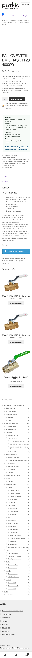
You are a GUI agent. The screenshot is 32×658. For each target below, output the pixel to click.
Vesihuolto (5, 163)
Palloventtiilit (5, 22)
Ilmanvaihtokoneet (11, 411)
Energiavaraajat (13, 574)
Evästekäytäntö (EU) (8, 635)
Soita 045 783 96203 (10, 147)
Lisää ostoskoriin (17, 99)
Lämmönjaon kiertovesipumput (17, 461)
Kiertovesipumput (11, 455)
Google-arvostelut (22, 150)
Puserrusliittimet (13, 438)
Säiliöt (8, 562)
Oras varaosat (12, 544)
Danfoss (10, 481)
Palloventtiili (9, 161)
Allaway (10, 417)
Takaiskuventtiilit (13, 586)
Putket (8, 550)
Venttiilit (26, 20)
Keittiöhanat (14, 508)
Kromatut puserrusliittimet (18, 441)
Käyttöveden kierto (14, 458)
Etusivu (6, 20)
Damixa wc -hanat (15, 496)
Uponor (10, 472)
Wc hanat (13, 514)
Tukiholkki (13, 452)
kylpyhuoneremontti (20, 159)
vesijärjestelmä (13, 163)
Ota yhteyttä (6, 628)
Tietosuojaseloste (5, 648)
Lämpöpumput (10, 464)
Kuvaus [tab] (4, 176)
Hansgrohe (11, 505)
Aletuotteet (5, 631)
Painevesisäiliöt (13, 565)
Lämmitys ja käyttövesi (16, 20)
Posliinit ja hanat (11, 484)
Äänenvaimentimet (11, 408)
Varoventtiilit (12, 589)
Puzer (9, 420)
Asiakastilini (6, 618)
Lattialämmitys (10, 469)
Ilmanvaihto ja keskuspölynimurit (14, 405)
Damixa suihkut (14, 490)
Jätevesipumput (11, 429)
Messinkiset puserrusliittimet (19, 444)
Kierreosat (9, 432)
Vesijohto (22, 163)
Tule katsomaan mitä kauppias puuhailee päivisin (16, 16)
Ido (9, 517)
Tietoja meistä (6, 614)
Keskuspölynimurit (12, 414)
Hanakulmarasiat (13, 553)
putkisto (25, 161)
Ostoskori (5, 621)
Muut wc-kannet (13, 523)
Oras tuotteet (12, 526)
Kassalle (5, 624)
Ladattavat (9, 595)
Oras (3, 161)
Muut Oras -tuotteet (16, 535)
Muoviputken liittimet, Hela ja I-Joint (19, 448)
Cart (24, 653)
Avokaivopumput (11, 426)
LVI (28, 159)
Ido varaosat (12, 520)
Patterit (8, 478)
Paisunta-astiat (12, 568)
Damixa (10, 487)
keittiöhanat (13, 499)
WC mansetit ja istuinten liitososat (18, 547)
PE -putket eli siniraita (14, 556)
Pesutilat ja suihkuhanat (17, 538)
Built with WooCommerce (20, 648)
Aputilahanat (14, 529)
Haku (16, 655)
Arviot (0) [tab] (5, 181)
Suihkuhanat (14, 511)
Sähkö (6, 592)
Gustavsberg (12, 502)
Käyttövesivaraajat (13, 577)
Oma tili (5, 655)
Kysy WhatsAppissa (10, 150)
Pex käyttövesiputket (14, 559)
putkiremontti (18, 161)
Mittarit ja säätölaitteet (13, 475)
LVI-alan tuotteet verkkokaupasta (12, 611)
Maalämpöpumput (13, 466)
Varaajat (8, 571)
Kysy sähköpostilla (22, 147)
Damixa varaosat (15, 493)
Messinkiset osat (13, 435)
